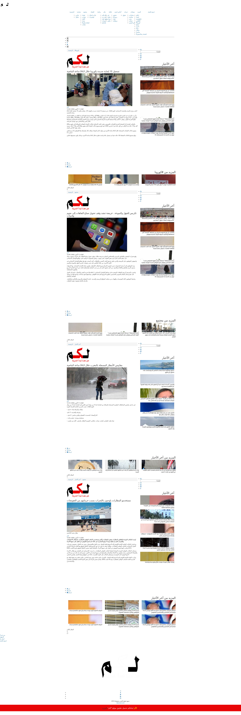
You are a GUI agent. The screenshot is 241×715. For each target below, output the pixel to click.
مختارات (131, 15)
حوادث (84, 17)
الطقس (138, 21)
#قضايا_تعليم (85, 23)
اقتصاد (92, 12)
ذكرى (137, 26)
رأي (105, 12)
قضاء (83, 15)
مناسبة (131, 17)
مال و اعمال (92, 15)
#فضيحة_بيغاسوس (141, 34)
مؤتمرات (91, 17)
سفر (130, 19)
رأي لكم (104, 15)
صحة (83, 21)
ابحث (158, 52)
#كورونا (138, 23)
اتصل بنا (2, 639)
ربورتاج (115, 17)
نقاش (109, 17)
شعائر (130, 21)
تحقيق (115, 15)
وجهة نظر (105, 19)
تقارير (77, 15)
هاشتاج (104, 23)
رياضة (99, 12)
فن (108, 15)
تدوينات (104, 21)
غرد (69, 163)
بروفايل (115, 21)
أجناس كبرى (118, 12)
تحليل (77, 17)
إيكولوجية (138, 19)
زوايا (137, 28)
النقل (83, 19)
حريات (126, 12)
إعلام (137, 15)
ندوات (109, 19)
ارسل (70, 167)
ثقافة (110, 12)
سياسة (79, 12)
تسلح (137, 25)
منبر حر (104, 17)
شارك (69, 165)
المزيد (139, 12)
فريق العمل (151, 12)
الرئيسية (72, 12)
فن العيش (132, 23)
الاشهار (2, 637)
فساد (137, 17)
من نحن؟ (2, 635)
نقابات (84, 25)
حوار (114, 19)
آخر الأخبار (78, 344)
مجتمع (85, 12)
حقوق (124, 15)
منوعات (133, 12)
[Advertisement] (102, 149)
